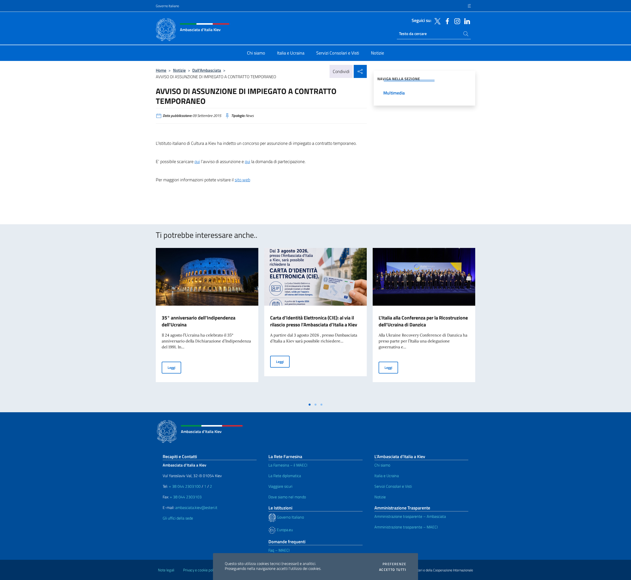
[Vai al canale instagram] (456, 21)
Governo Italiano (167, 5)
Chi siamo (382, 465)
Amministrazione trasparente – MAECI (406, 527)
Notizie (179, 70)
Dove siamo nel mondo (287, 497)
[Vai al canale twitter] (436, 21)
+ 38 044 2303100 (185, 486)
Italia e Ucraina (386, 476)
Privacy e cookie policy (200, 570)
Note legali (166, 570)
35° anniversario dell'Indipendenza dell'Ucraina (198, 321)
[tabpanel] (207, 324)
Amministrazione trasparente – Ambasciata (410, 516)
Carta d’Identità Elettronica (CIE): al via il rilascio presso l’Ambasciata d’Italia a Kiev (313, 321)
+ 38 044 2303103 (186, 497)
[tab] (310, 405)
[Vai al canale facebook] (446, 21)
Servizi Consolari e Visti (393, 486)
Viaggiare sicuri (280, 486)
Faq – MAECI (279, 550)
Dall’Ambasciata (206, 70)
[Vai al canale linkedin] (466, 21)
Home (161, 70)
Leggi (174, 367)
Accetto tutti (392, 569)
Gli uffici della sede (178, 518)
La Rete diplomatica (284, 476)
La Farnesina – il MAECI (287, 465)
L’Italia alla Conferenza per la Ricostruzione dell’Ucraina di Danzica (423, 321)
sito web (242, 179)
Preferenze (394, 564)
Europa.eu (284, 530)
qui (197, 161)
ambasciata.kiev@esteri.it (196, 507)
